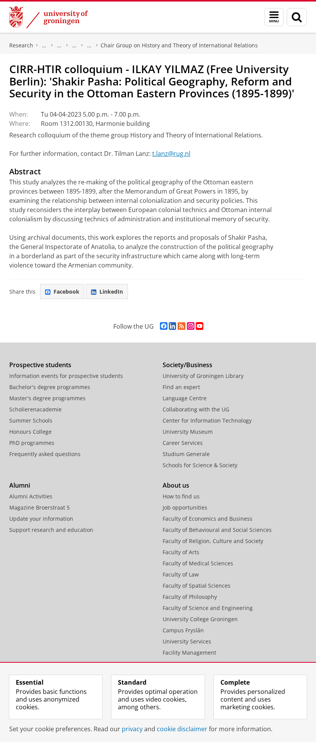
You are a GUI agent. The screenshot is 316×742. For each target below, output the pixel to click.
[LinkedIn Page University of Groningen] (172, 326)
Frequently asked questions (45, 454)
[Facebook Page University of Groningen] (163, 326)
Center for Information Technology (207, 420)
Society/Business (187, 365)
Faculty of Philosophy (190, 596)
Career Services (183, 442)
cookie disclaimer (182, 729)
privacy (132, 729)
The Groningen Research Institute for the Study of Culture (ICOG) (44, 45)
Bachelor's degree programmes (49, 387)
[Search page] (297, 17)
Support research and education (51, 529)
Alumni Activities (30, 496)
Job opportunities (185, 507)
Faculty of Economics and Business (207, 518)
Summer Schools (30, 420)
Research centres (74, 45)
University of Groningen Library (203, 375)
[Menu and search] (274, 17)
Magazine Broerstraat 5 (39, 507)
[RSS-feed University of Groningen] (181, 326)
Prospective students (40, 365)
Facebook (66, 291)
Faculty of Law (181, 574)
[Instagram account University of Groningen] (190, 326)
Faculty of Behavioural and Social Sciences (217, 529)
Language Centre (185, 398)
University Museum (188, 431)
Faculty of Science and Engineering (208, 608)
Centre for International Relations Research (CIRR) (89, 45)
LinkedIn (111, 291)
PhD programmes (31, 442)
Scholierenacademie (35, 409)
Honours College (30, 431)
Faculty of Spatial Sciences (196, 585)
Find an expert (181, 387)
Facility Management (189, 652)
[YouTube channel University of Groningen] (199, 326)
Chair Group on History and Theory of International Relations (179, 45)
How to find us (181, 496)
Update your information (41, 518)
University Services (187, 641)
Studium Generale (186, 454)
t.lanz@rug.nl (171, 153)
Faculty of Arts (181, 552)
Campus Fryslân (183, 630)
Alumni (19, 485)
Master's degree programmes (47, 398)
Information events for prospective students (66, 375)
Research (21, 45)
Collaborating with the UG (196, 409)
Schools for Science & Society (200, 465)
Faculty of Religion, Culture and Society (213, 541)
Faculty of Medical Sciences (198, 563)
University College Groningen (200, 619)
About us (176, 485)
